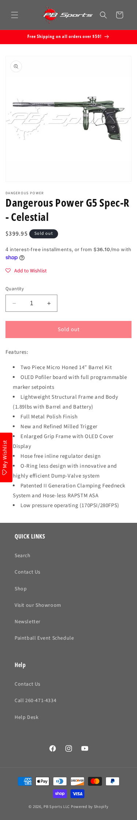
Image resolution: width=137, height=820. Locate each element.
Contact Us (28, 572)
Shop (21, 589)
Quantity (14, 289)
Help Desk (26, 717)
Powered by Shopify (90, 806)
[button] (15, 15)
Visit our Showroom (38, 605)
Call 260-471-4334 (35, 700)
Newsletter (28, 621)
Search (23, 555)
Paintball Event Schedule (44, 638)
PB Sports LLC (56, 806)
